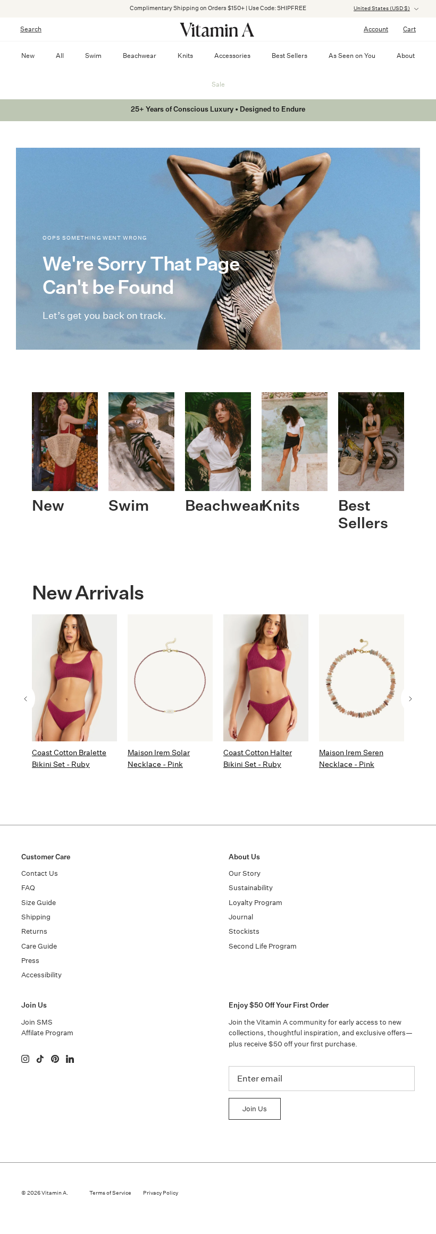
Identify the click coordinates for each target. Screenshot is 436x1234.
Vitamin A (53, 1193)
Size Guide (38, 902)
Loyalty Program (255, 902)
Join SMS (37, 1022)
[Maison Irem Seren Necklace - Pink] (361, 677)
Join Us (254, 1108)
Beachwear (139, 55)
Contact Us (39, 873)
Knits (185, 55)
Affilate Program (47, 1032)
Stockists (244, 931)
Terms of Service (110, 1193)
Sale (218, 84)
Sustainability (251, 887)
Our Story (245, 873)
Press (30, 960)
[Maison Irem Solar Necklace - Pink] (170, 677)
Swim (93, 55)
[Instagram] (25, 1059)
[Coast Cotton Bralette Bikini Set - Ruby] (74, 677)
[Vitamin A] (218, 29)
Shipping (36, 917)
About (406, 55)
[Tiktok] (40, 1059)
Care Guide (39, 946)
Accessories (232, 55)
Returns (34, 931)
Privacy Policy (160, 1193)
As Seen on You (352, 55)
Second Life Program (263, 946)
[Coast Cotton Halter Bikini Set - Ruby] (265, 677)
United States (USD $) (382, 8)
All (60, 55)
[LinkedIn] (70, 1059)
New (28, 55)
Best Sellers (289, 55)
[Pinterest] (55, 1059)
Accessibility (41, 974)
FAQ (28, 887)
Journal (241, 917)
